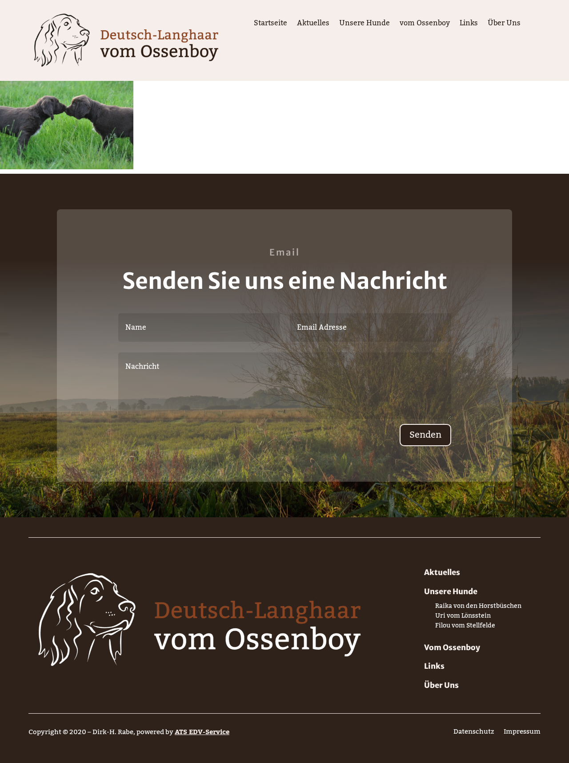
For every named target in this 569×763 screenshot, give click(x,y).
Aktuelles (313, 25)
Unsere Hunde (364, 25)
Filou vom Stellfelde (465, 627)
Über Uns (504, 25)
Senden (425, 435)
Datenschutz (473, 733)
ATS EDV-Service (202, 732)
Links (469, 25)
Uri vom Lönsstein (463, 617)
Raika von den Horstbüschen (478, 607)
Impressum (522, 733)
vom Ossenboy (425, 25)
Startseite (270, 25)
